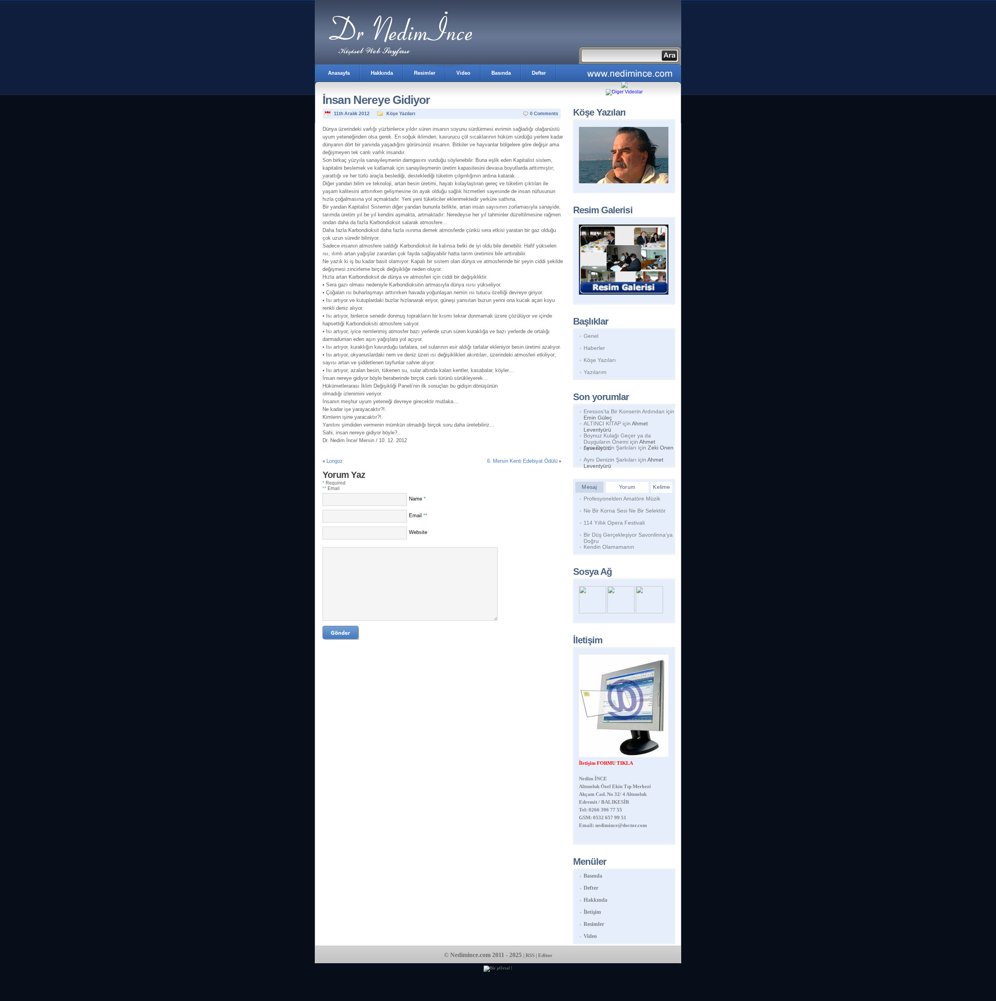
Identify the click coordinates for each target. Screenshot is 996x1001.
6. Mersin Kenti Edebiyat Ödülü (522, 461)
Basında (501, 73)
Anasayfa (339, 73)
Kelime (661, 487)
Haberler (594, 348)
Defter (539, 73)
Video (463, 73)
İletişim (592, 912)
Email (418, 515)
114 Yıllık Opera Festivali (614, 523)
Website (418, 532)
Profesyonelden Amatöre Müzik (622, 498)
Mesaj (589, 487)
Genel (591, 336)
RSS (530, 955)
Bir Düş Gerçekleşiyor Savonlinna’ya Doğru (628, 536)
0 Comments (544, 113)
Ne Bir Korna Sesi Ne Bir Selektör (625, 511)
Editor (545, 955)
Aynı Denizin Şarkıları (610, 447)
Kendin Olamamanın (609, 547)
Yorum (627, 487)
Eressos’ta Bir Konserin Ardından (624, 411)
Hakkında (382, 73)
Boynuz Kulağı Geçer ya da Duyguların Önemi (617, 438)
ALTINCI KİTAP (602, 423)
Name (417, 499)
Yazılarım (595, 372)
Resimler (424, 73)
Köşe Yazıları (400, 113)
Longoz (334, 461)
